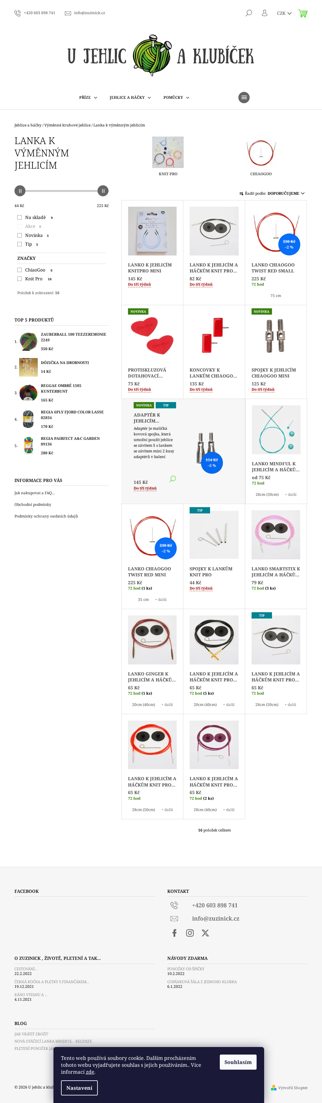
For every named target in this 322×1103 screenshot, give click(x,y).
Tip (31, 244)
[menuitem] (88, 97)
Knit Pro (38, 279)
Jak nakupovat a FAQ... (34, 493)
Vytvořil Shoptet (293, 1087)
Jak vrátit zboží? (31, 1034)
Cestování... (25, 969)
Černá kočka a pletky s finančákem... (51, 982)
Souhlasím (238, 1062)
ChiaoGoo (39, 270)
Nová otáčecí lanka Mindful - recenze (53, 1041)
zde (90, 1071)
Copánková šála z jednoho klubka (202, 982)
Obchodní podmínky (32, 504)
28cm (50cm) (267, 494)
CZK (282, 13)
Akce (33, 226)
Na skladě (39, 217)
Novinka (37, 235)
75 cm (275, 295)
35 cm (143, 599)
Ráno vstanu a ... (30, 995)
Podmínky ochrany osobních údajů (46, 516)
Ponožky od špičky (185, 969)
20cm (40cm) (143, 704)
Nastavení (79, 1087)
